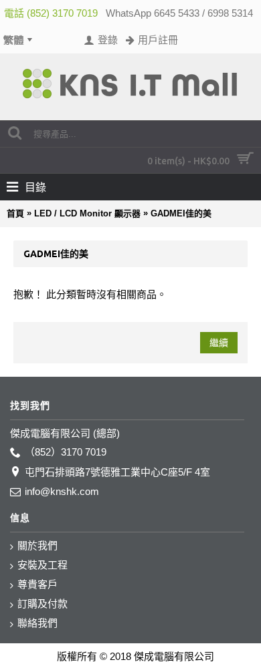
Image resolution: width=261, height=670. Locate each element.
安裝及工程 (42, 564)
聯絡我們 (37, 623)
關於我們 (37, 545)
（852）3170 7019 (65, 452)
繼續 (218, 342)
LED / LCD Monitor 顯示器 (87, 213)
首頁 (15, 213)
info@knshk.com (62, 491)
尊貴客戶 (37, 584)
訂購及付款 (42, 603)
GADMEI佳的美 (181, 213)
